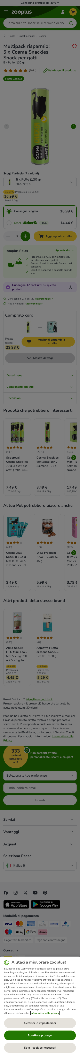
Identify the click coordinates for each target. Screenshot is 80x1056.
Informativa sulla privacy (45, 1013)
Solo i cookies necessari (40, 1048)
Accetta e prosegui (40, 1035)
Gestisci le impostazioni (40, 1023)
